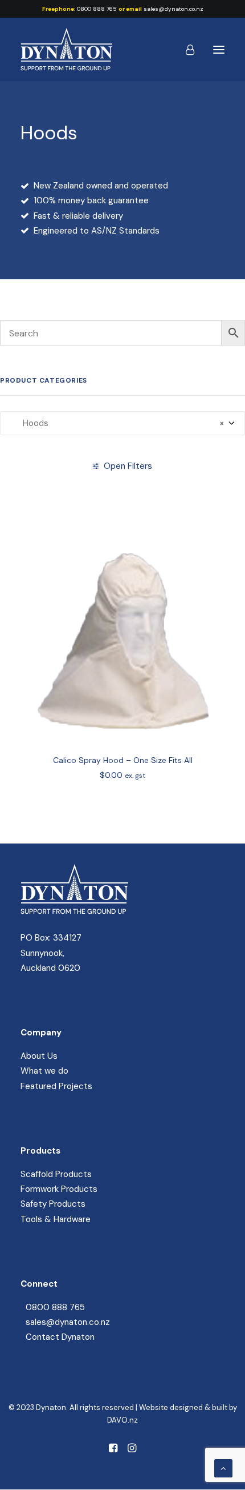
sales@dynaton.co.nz (173, 9)
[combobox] (122, 423)
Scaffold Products (56, 1174)
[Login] (184, 50)
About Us (39, 1056)
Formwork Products (59, 1189)
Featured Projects (56, 1086)
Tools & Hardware (56, 1219)
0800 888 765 (97, 9)
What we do (44, 1071)
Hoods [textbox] (116, 423)
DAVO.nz (122, 1420)
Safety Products (53, 1204)
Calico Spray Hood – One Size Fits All (123, 760)
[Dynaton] (66, 49)
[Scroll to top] (223, 1467)
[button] (219, 49)
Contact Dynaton (60, 1337)
